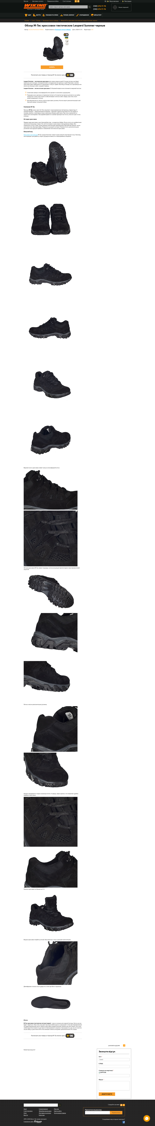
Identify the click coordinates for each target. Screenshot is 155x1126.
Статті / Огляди (35, 20)
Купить (52, 67)
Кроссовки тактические (31, 135)
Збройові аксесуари (45, 1111)
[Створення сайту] (38, 1121)
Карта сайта (57, 1111)
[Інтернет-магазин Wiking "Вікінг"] (35, 7)
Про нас (26, 1)
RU (105, 1)
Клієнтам (42, 1115)
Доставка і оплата (37, 1)
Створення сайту (29, 1121)
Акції (25, 1109)
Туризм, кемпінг (68, 15)
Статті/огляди (67, 1)
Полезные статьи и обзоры (50, 20)
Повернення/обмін (53, 1)
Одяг (29, 15)
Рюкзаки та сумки (52, 15)
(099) (99, 9)
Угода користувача (60, 1113)
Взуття (38, 15)
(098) (99, 6)
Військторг (97, 15)
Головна (26, 20)
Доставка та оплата (45, 1113)
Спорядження (84, 15)
